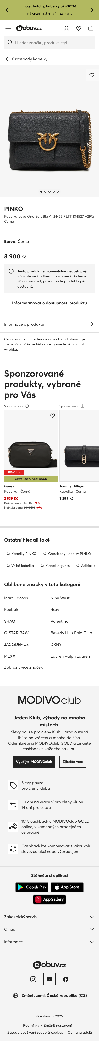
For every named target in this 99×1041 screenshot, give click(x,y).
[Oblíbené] (79, 28)
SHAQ (9, 621)
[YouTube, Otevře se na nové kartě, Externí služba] (49, 979)
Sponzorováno (14, 406)
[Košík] (91, 28)
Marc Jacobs (16, 597)
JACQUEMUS (16, 644)
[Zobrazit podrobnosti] (92, 324)
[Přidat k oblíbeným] (92, 75)
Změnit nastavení (58, 1025)
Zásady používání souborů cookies (35, 1032)
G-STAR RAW (16, 632)
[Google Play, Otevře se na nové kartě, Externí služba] (31, 887)
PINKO (13, 208)
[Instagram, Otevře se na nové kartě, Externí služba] (33, 979)
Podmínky (31, 1025)
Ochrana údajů (80, 1032)
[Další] (92, 10)
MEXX (9, 656)
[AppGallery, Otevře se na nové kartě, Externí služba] (49, 899)
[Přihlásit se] (66, 28)
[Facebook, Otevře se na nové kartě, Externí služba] (66, 979)
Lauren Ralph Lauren (70, 656)
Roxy (55, 609)
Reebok (11, 609)
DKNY (56, 644)
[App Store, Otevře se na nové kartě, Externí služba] (67, 887)
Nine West (60, 597)
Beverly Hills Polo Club (71, 632)
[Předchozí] (7, 10)
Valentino (59, 621)
